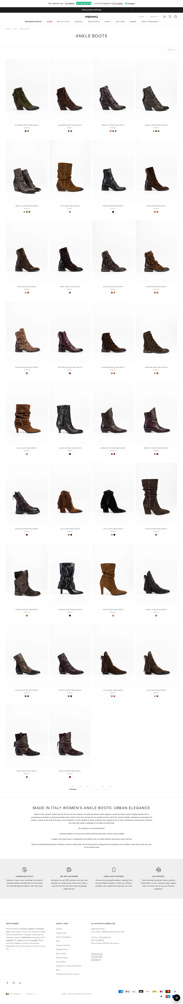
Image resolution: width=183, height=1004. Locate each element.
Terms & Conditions (63, 937)
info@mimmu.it (97, 954)
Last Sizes (120, 22)
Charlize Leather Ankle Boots (70, 609)
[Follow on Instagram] (13, 983)
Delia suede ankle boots (27, 448)
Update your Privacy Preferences (68, 966)
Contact (59, 929)
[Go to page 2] (110, 786)
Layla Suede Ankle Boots (70, 529)
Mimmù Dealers (62, 957)
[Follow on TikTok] (20, 983)
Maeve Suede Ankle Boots (113, 609)
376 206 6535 (96, 957)
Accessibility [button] (60, 962)
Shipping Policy (62, 949)
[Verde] (25, 131)
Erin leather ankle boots (113, 206)
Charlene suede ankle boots (113, 367)
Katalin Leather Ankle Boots (26, 690)
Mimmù (133, 22)
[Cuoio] (114, 292)
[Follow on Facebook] (7, 983)
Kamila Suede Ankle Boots (156, 609)
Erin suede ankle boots (156, 206)
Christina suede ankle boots (26, 367)
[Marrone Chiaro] (110, 131)
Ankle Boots (25, 29)
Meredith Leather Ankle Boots (113, 448)
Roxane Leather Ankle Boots (26, 529)
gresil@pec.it (96, 959)
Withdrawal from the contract (67, 974)
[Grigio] (156, 615)
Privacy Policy (61, 933)
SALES (49, 22)
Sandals (79, 22)
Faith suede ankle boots (70, 206)
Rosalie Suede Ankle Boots (156, 529)
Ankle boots (94, 22)
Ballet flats (63, 22)
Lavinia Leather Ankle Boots (70, 448)
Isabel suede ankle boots (70, 286)
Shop (15, 29)
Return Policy (61, 953)
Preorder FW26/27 (33, 22)
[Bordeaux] (70, 373)
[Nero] (113, 212)
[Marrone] (28, 131)
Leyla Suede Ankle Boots (113, 690)
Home (8, 29)
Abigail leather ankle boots (113, 125)
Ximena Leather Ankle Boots (27, 609)
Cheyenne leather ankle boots (70, 367)
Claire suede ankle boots (113, 286)
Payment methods (63, 945)
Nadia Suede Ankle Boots (27, 771)
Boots (108, 22)
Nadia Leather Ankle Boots (70, 771)
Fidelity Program (149, 22)
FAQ (58, 941)
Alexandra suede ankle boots (27, 125)
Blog (58, 970)
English (153, 16)
